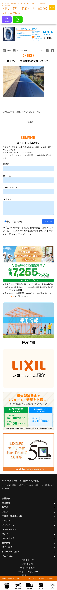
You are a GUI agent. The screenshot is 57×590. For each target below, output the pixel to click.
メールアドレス (10, 187)
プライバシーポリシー (27, 571)
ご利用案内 (27, 564)
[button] (24, 37)
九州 (18, 3)
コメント (7, 199)
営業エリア (20, 578)
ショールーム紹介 (10, 551)
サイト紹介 (7, 547)
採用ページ (50, 578)
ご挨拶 (3, 578)
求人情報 (41, 578)
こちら (11, 296)
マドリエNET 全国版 (8, 3)
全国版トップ (27, 560)
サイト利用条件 (27, 568)
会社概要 (11, 578)
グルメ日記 (7, 556)
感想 (8, 221)
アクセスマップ (31, 578)
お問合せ (18, 221)
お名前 (6, 164)
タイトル (7, 176)
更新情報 (6, 542)
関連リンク (27, 575)
